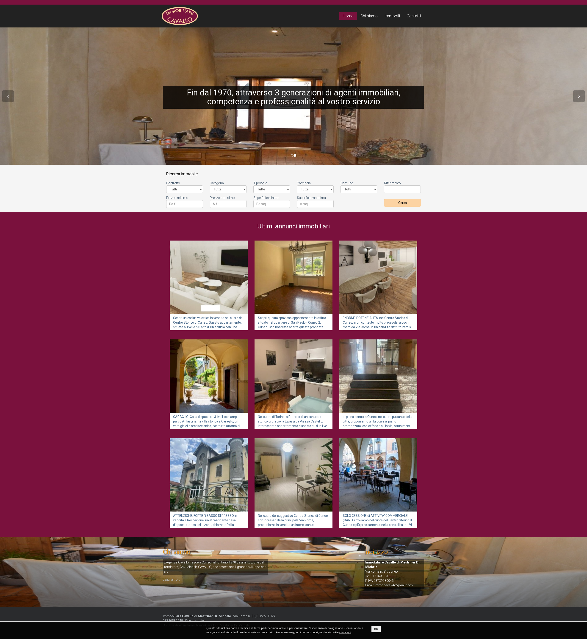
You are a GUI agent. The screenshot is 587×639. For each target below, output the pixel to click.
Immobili (392, 16)
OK (376, 629)
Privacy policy (195, 621)
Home (348, 16)
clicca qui (345, 632)
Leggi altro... (171, 579)
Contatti (414, 16)
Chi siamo (369, 16)
